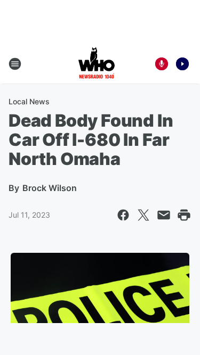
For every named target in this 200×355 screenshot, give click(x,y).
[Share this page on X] (143, 215)
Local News (29, 101)
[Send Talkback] (161, 63)
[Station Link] (96, 64)
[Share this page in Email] (163, 215)
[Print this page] (184, 215)
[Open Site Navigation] (15, 63)
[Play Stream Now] (182, 63)
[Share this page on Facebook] (123, 215)
